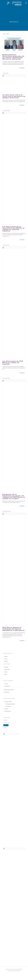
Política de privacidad (9, 689)
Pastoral (6, 708)
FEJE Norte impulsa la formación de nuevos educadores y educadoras (13, 629)
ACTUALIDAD (6, 664)
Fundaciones (7, 686)
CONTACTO (6, 722)
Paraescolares (8, 711)
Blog (5, 674)
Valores (6, 661)
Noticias (6, 667)
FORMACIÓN (6, 717)
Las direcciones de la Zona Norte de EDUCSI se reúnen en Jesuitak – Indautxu (13, 229)
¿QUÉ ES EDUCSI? (7, 653)
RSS (5, 727)
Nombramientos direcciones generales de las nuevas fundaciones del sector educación (13, 57)
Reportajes (7, 669)
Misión (6, 656)
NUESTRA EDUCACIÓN (9, 698)
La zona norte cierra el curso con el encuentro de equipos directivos (13, 96)
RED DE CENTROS (8, 680)
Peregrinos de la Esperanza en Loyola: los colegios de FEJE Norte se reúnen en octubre (13, 496)
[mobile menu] (26, 3)
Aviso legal (6, 692)
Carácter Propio (8, 701)
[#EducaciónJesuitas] (14, 3)
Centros (6, 683)
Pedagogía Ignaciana (10, 704)
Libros (6, 671)
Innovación (8, 706)
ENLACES (5, 720)
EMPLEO (6, 725)
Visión (6, 658)
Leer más (22, 67)
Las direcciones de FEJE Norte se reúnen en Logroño (12, 362)
